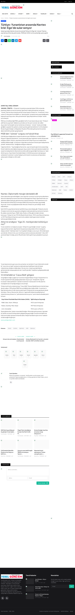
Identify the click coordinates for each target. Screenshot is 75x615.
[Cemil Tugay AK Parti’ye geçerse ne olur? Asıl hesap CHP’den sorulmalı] (55, 94)
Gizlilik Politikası (65, 611)
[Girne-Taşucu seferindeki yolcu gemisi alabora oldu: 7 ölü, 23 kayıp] (55, 158)
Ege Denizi (21, 328)
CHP (64, 176)
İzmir (59, 176)
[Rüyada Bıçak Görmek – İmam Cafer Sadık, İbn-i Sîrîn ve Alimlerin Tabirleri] (55, 108)
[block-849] (48, 5)
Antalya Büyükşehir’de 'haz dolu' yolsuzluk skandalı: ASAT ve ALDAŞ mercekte (37, 339)
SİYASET (20, 14)
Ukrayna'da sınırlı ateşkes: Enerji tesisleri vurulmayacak (13, 339)
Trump (65, 190)
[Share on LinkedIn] (12, 40)
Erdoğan (60, 180)
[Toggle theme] (73, 1)
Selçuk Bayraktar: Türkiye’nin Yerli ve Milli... (42, 587)
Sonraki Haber (29, 336)
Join (72, 586)
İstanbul (66, 183)
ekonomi (60, 183)
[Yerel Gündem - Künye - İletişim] (30, 581)
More (58, 14)
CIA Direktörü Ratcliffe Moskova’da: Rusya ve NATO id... (7, 452)
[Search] (72, 14)
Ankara (71, 180)
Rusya (65, 180)
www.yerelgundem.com (8, 320)
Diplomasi (32, 328)
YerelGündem (55, 186)
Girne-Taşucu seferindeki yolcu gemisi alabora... (66, 157)
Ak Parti (53, 193)
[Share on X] (5, 40)
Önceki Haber (20, 336)
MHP (62, 186)
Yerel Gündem (13, 373)
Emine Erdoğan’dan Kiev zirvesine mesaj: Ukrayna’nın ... (41, 431)
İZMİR (27, 14)
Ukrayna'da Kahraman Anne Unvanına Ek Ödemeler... (66, 77)
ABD (60, 190)
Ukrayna (69, 176)
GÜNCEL (12, 14)
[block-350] (62, 21)
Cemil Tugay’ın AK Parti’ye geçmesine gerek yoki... (66, 99)
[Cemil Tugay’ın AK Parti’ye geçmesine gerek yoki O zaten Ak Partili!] (55, 101)
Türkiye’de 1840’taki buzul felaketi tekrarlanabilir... (66, 164)
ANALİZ (35, 14)
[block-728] (25, 90)
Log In (65, 1)
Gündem (15, 328)
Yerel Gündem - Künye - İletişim (41, 580)
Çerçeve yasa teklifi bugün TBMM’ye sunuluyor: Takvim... (25, 452)
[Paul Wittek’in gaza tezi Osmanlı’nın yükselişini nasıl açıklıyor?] (62, 125)
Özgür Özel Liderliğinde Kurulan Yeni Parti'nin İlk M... (24, 431)
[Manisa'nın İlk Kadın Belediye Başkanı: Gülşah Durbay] (30, 596)
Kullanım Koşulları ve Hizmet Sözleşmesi (49, 611)
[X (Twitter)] (2, 598)
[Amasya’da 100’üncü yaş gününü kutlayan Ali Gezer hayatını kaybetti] (55, 143)
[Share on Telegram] (16, 40)
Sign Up (70, 1)
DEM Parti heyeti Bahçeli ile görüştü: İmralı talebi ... (8, 431)
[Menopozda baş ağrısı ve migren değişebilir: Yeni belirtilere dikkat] (55, 151)
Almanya (60, 193)
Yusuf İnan (36, 435)
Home (2, 18)
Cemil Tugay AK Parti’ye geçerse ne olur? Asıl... (66, 92)
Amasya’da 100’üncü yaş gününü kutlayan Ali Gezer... (67, 142)
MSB (27, 328)
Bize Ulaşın (3, 1)
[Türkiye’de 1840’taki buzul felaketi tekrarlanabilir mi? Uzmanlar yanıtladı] (55, 166)
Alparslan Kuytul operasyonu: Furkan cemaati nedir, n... (39, 452)
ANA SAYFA (5, 14)
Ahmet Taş (3, 456)
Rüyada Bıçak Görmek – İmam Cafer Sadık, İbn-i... (66, 107)
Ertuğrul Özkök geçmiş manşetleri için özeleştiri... (66, 84)
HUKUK (52, 14)
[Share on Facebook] (2, 40)
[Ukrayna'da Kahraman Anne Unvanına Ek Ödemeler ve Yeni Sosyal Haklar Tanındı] (55, 79)
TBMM (53, 183)
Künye (71, 611)
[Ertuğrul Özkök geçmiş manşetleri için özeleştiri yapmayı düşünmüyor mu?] (55, 86)
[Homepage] (12, 7)
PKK (66, 186)
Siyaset (9, 328)
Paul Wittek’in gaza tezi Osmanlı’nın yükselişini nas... (62, 135)
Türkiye (53, 180)
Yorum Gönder (41, 483)
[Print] (44, 40)
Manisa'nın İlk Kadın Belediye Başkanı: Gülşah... (42, 594)
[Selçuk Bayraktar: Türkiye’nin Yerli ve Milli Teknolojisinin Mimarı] (30, 589)
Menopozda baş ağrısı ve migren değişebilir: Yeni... (66, 149)
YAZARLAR (43, 14)
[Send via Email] (19, 40)
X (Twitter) (56, 67)
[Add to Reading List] (47, 40)
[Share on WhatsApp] (9, 40)
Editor (36, 582)
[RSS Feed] (10, 382)
